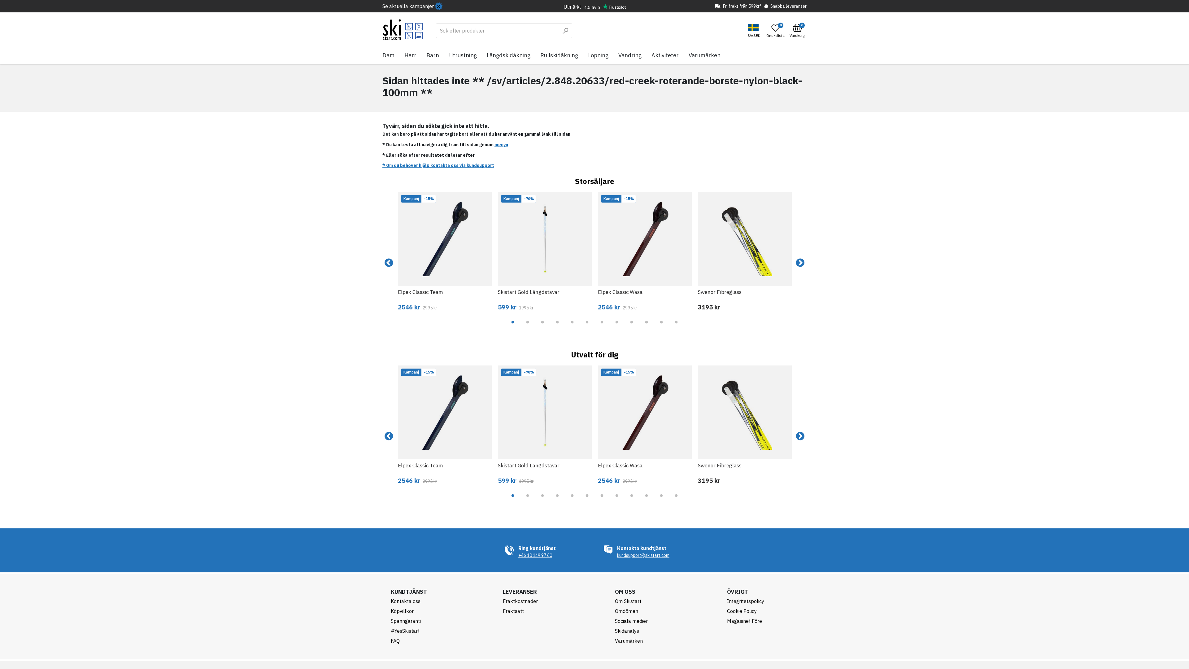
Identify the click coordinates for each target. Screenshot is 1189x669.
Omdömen (626, 611)
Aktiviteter (665, 55)
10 (646, 326)
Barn (432, 55)
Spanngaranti (406, 621)
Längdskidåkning (508, 55)
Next (800, 263)
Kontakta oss (405, 601)
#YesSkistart (405, 631)
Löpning (598, 55)
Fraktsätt (513, 611)
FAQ (395, 641)
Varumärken (705, 55)
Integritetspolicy (745, 601)
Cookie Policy (742, 611)
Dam (388, 55)
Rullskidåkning (559, 55)
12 (676, 326)
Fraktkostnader (520, 601)
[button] (754, 30)
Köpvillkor (402, 611)
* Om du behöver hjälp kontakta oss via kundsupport (438, 165)
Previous (389, 263)
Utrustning (463, 55)
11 (661, 326)
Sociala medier (631, 621)
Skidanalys (627, 631)
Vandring (630, 55)
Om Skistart (628, 601)
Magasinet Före (744, 621)
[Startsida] (403, 30)
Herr (410, 55)
